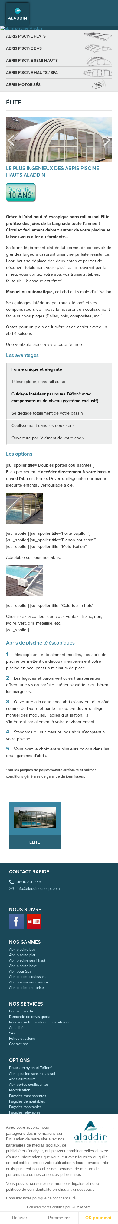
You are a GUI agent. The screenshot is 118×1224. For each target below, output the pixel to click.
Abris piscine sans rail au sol (32, 1073)
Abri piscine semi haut (27, 960)
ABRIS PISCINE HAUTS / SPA (32, 72)
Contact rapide (21, 1011)
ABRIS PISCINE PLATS (26, 36)
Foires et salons (22, 1038)
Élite (34, 842)
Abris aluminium (22, 1079)
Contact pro (18, 1044)
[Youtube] (34, 921)
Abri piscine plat (22, 955)
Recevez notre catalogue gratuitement (40, 1022)
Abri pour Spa (20, 971)
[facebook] (16, 921)
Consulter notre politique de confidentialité (41, 1198)
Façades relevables (25, 1112)
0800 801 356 (29, 882)
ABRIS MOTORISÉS (23, 84)
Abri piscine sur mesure (28, 982)
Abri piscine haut (23, 966)
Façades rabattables (25, 1107)
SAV (12, 1033)
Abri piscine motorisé (26, 988)
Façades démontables (27, 1101)
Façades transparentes (27, 1096)
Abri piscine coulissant (27, 977)
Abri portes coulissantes (29, 1084)
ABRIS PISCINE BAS (24, 48)
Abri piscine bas (22, 949)
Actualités (17, 1027)
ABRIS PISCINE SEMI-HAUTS (32, 60)
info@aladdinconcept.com (38, 888)
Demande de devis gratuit (30, 1017)
